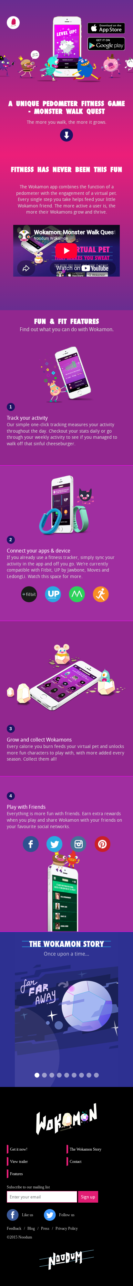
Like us (27, 1215)
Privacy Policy (67, 1228)
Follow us (67, 1215)
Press (45, 1228)
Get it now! (18, 1149)
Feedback (14, 1228)
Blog (31, 1228)
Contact (75, 1161)
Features (16, 1174)
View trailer (19, 1161)
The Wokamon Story (85, 1149)
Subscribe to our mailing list (28, 1187)
